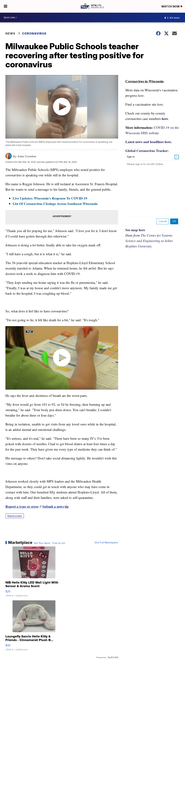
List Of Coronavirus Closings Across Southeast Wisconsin (55, 203)
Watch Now (170, 6)
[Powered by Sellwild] (113, 657)
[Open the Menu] (5, 6)
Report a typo (14, 515)
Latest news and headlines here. (148, 141)
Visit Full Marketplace (106, 542)
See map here (135, 229)
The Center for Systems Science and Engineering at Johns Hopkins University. (149, 240)
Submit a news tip (55, 506)
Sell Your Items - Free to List (49, 543)
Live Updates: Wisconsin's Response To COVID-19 (50, 198)
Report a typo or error (22, 506)
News (10, 33)
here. (141, 95)
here (165, 118)
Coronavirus (34, 33)
